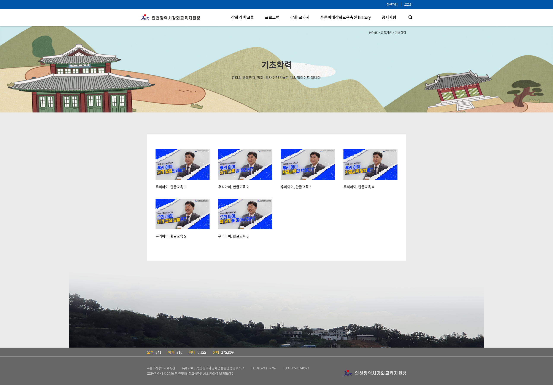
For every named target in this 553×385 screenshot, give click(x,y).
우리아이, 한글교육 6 (233, 236)
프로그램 (272, 17)
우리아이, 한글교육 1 (171, 186)
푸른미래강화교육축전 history (345, 17)
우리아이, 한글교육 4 (358, 186)
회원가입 (392, 4)
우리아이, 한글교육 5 (171, 236)
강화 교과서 (300, 17)
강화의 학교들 (242, 17)
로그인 (408, 4)
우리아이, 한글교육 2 (233, 186)
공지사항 (389, 17)
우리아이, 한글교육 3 (296, 186)
